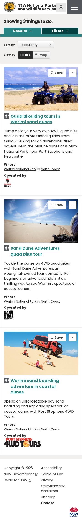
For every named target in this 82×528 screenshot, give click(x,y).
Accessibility (51, 467)
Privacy (47, 480)
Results (20, 30)
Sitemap (48, 497)
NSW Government (19, 473)
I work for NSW (15, 480)
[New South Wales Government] (73, 512)
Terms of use (52, 473)
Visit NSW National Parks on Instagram (17, 521)
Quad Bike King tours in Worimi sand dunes (35, 119)
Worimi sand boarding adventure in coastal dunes (34, 386)
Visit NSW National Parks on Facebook (8, 521)
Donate (47, 503)
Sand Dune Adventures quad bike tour (35, 251)
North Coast (50, 169)
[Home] (10, 7)
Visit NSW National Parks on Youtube (27, 521)
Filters (58, 30)
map (43, 55)
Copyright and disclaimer (53, 488)
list (27, 55)
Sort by (9, 45)
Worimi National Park (20, 169)
